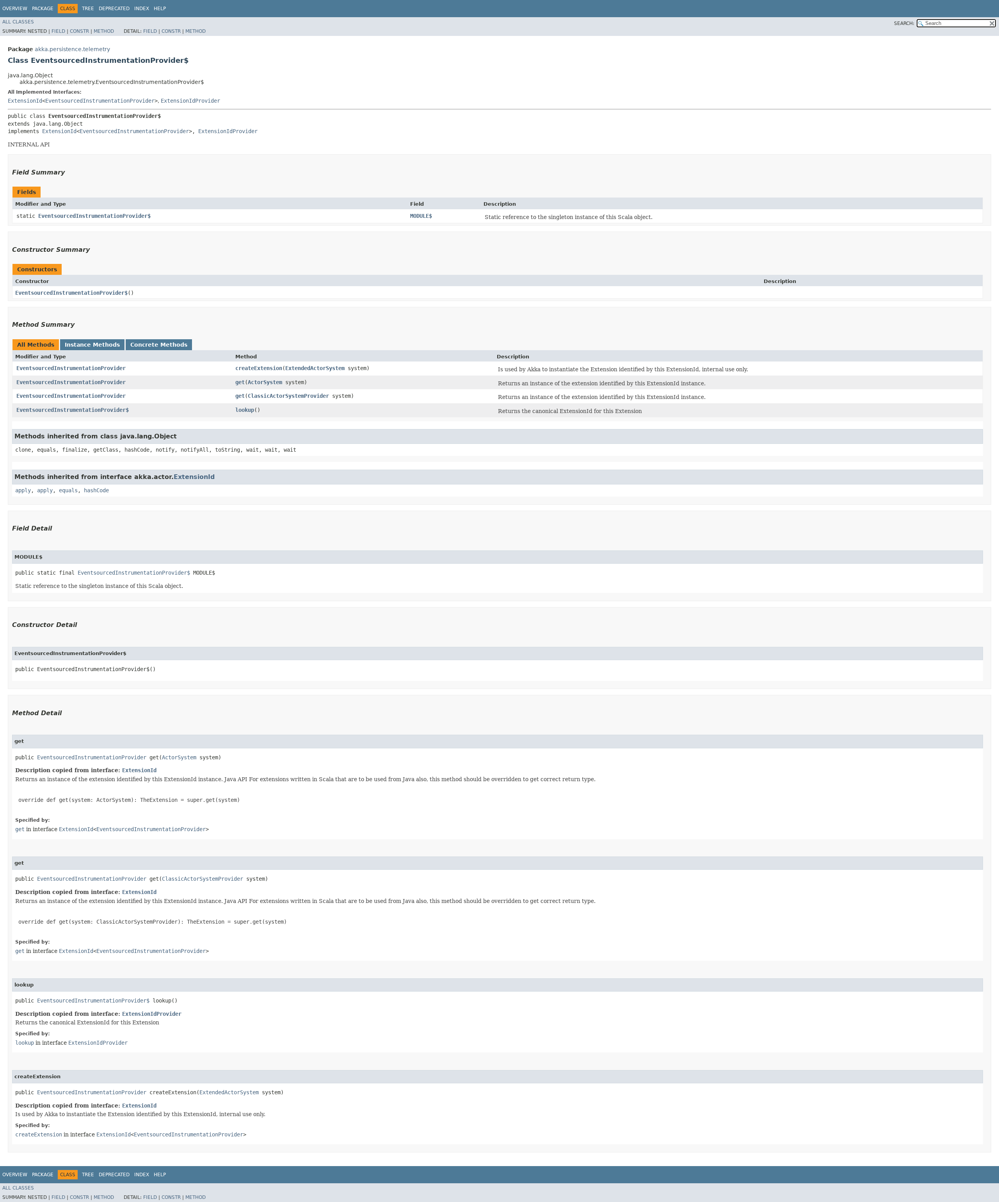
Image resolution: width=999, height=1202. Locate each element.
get (240, 382)
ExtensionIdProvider (190, 101)
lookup (244, 410)
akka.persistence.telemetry (72, 49)
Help (160, 8)
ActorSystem (265, 382)
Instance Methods (92, 345)
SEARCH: (904, 23)
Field (58, 31)
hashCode (96, 490)
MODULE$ (421, 216)
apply (23, 490)
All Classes (18, 22)
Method (104, 31)
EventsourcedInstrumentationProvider (100, 101)
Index (141, 8)
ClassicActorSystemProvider (288, 396)
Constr (79, 31)
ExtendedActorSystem (315, 368)
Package (42, 8)
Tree (88, 8)
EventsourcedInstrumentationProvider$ (94, 216)
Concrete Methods (158, 345)
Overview (14, 8)
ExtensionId (25, 101)
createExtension (258, 368)
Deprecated (114, 8)
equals (68, 490)
